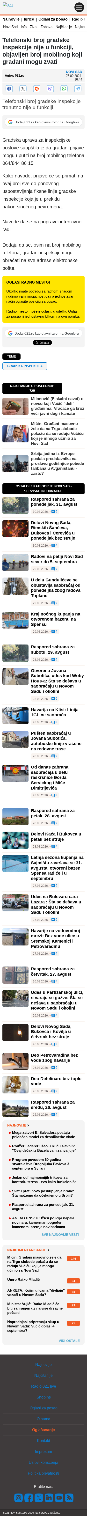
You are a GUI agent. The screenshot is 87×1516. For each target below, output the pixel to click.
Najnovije (11, 19)
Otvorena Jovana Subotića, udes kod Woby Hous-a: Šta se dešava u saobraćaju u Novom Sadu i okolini (57, 681)
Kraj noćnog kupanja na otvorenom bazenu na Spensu (55, 619)
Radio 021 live (43, 1386)
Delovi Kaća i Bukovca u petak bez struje (56, 837)
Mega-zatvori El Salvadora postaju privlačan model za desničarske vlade (43, 1134)
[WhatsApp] (64, 89)
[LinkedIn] (49, 1497)
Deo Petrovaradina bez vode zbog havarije (54, 1058)
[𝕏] (23, 89)
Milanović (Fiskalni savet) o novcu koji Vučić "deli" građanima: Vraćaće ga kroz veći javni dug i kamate (57, 406)
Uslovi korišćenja (43, 1462)
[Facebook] (9, 89)
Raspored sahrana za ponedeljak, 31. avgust (54, 502)
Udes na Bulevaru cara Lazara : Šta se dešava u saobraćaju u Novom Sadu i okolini (56, 904)
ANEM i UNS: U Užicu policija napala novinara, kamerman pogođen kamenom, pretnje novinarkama (43, 1222)
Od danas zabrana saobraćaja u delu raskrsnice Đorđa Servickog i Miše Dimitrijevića (49, 777)
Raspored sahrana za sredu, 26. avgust (53, 1105)
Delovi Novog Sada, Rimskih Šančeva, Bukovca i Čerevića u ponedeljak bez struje (53, 530)
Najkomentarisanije (26, 1250)
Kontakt (43, 1441)
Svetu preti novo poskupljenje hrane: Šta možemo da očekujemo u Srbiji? (43, 1193)
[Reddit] (37, 89)
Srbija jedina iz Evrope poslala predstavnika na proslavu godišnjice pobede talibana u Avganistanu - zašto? (57, 463)
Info (24, 27)
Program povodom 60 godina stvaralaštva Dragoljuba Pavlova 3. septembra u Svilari (41, 1163)
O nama (43, 1419)
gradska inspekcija (25, 366)
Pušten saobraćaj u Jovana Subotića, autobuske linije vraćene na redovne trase (56, 741)
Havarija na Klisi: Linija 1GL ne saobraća (55, 712)
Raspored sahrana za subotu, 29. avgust (53, 649)
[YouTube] (59, 1497)
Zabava (46, 27)
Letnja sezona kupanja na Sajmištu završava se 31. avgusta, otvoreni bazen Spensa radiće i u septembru (57, 868)
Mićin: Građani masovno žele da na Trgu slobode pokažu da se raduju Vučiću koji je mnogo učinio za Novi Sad (57, 433)
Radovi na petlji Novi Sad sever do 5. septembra (57, 559)
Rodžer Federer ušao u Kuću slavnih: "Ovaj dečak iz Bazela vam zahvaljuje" (44, 1148)
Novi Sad (10, 27)
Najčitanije (64, 27)
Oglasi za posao (53, 19)
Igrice (29, 19)
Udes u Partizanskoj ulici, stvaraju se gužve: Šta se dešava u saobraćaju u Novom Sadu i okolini (57, 1000)
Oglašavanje (43, 1430)
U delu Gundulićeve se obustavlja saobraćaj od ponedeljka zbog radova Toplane (55, 588)
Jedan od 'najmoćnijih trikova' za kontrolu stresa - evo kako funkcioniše (44, 1179)
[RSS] (68, 1497)
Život (33, 27)
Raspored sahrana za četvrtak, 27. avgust (53, 972)
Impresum (43, 1452)
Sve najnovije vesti (60, 1235)
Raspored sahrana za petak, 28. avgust (53, 813)
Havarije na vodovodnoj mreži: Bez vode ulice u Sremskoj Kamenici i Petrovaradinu (55, 938)
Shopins (43, 1397)
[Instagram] (19, 1497)
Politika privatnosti (43, 1473)
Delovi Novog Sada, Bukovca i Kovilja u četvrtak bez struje (51, 1031)
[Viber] (50, 89)
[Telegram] (78, 89)
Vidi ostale (69, 1340)
